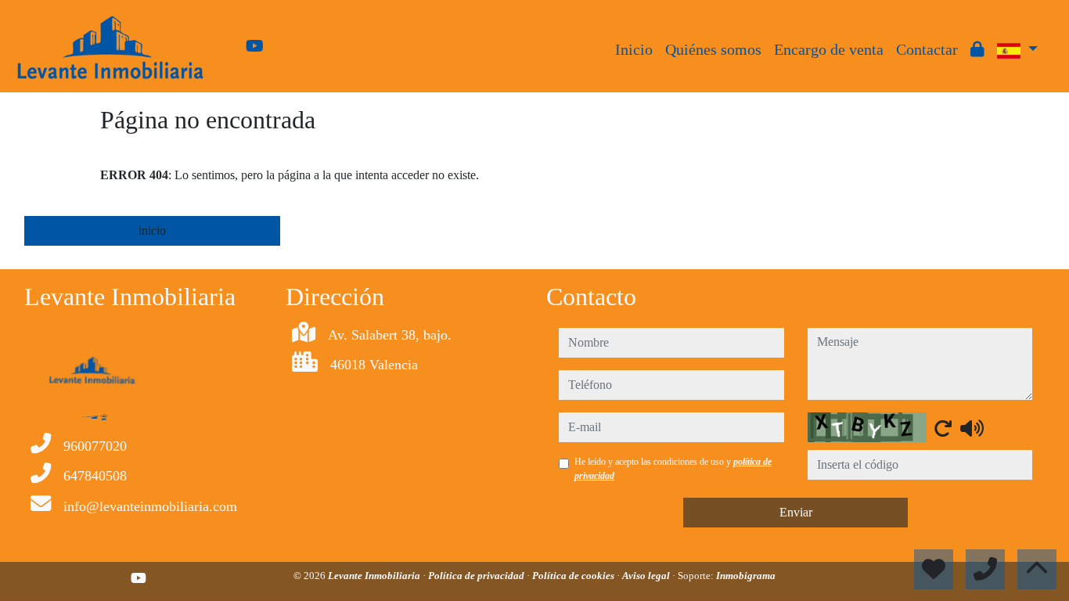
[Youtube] (255, 46)
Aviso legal (647, 575)
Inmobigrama (746, 575)
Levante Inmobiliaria (375, 575)
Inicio (634, 49)
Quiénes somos (713, 49)
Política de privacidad (477, 575)
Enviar (795, 512)
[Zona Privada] (977, 49)
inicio (152, 230)
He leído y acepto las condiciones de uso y (673, 468)
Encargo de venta (829, 49)
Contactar (927, 49)
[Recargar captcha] (943, 428)
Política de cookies (574, 575)
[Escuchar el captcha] (971, 428)
